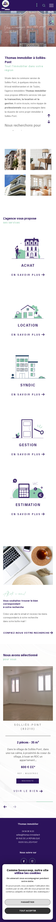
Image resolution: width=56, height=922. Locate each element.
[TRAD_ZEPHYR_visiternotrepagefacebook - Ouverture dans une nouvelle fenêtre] (24, 861)
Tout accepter (27, 910)
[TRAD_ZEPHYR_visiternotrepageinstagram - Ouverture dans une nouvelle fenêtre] (32, 861)
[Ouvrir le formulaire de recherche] (44, 5)
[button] (5, 806)
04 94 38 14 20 (28, 831)
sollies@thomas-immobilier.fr (28, 835)
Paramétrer (27, 902)
